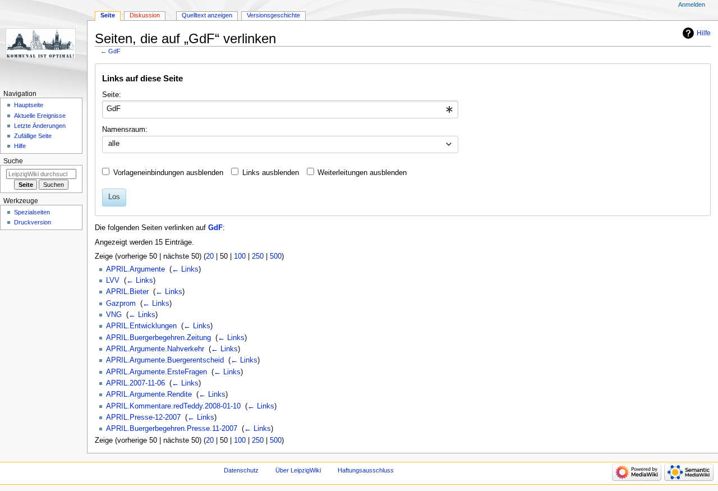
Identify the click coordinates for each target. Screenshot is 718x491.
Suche (13, 161)
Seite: (111, 95)
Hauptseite (28, 105)
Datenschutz (241, 470)
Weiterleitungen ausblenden (362, 173)
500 (276, 256)
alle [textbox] (113, 144)
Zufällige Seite (33, 135)
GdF (114, 51)
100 (240, 256)
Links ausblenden (270, 173)
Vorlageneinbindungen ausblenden (168, 173)
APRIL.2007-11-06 (135, 383)
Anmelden (691, 4)
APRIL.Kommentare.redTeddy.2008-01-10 (173, 406)
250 (258, 256)
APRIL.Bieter (127, 292)
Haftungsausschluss (366, 470)
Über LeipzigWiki (298, 470)
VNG (114, 315)
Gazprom (121, 304)
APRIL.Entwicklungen (141, 326)
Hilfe (704, 33)
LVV (112, 280)
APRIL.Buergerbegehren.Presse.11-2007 (171, 429)
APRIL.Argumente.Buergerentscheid (165, 360)
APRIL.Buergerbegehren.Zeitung (158, 338)
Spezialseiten (32, 212)
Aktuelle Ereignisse (40, 115)
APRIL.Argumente (135, 269)
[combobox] (280, 109)
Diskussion (145, 15)
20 (210, 256)
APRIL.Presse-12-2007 (143, 417)
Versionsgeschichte (273, 15)
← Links (185, 269)
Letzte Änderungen (40, 125)
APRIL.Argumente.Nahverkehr (155, 349)
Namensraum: (125, 130)
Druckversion (32, 222)
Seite (107, 15)
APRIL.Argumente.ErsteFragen (156, 372)
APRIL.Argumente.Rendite (149, 394)
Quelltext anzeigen (207, 15)
